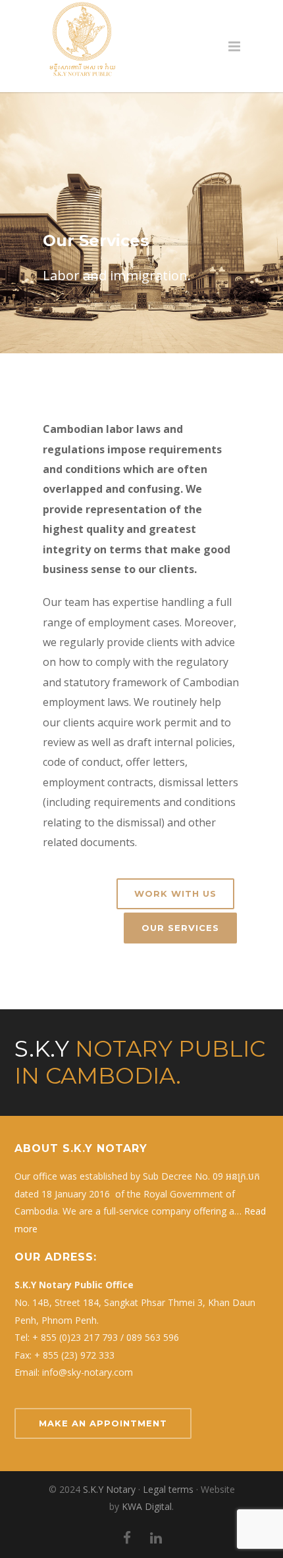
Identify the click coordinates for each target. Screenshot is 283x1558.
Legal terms (168, 1489)
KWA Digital (147, 1506)
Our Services (180, 927)
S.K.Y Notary (109, 1489)
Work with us (175, 893)
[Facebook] (127, 1537)
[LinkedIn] (156, 1537)
